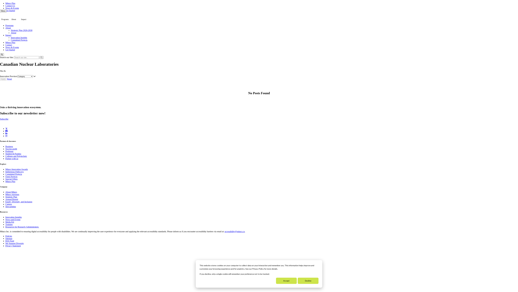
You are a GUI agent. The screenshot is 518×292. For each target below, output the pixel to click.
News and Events (12, 219)
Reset (9, 79)
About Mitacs (11, 192)
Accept (286, 281)
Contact (8, 45)
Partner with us (11, 158)
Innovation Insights (19, 37)
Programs (5, 19)
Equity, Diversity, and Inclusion (18, 202)
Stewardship (10, 206)
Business (9, 146)
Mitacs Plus (10, 3)
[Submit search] (41, 57)
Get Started (10, 10)
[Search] (2, 54)
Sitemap (8, 238)
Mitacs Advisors (12, 194)
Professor (9, 151)
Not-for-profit (11, 149)
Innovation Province (8, 76)
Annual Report (11, 199)
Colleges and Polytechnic (16, 156)
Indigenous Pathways (14, 172)
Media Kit (9, 222)
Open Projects (11, 176)
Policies (8, 236)
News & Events (12, 8)
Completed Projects (19, 40)
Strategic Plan (11, 197)
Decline (308, 281)
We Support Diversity (14, 243)
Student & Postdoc (13, 154)
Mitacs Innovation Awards (16, 169)
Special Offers (11, 179)
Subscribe (4, 119)
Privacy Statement (13, 246)
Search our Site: (7, 57)
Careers (8, 204)
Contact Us (10, 6)
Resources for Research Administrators (22, 227)
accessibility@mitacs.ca (235, 231)
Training (9, 224)
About (13, 19)
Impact (23, 19)
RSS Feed (9, 241)
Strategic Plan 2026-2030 (21, 30)
